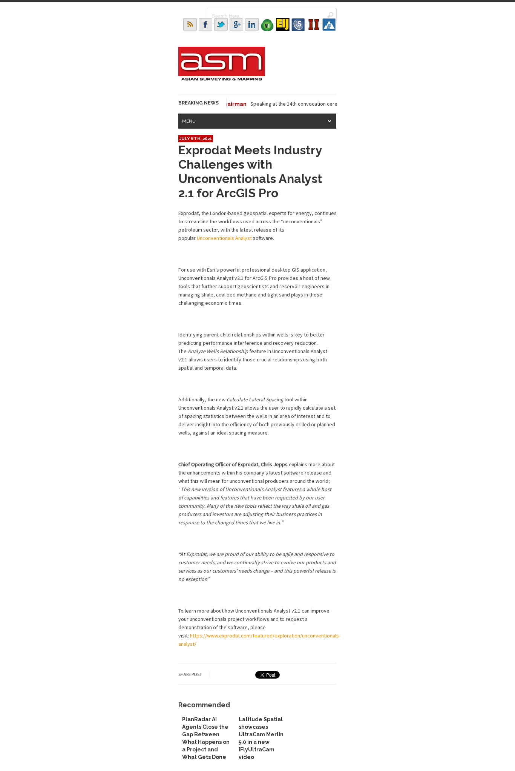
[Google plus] (236, 24)
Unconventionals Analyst (224, 238)
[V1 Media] (267, 24)
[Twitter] (221, 24)
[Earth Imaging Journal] (283, 24)
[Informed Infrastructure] (313, 24)
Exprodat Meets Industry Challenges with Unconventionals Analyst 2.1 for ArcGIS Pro (250, 171)
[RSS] (190, 24)
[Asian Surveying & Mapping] (221, 78)
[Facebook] (205, 24)
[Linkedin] (252, 24)
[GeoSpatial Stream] (329, 24)
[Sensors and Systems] (298, 24)
